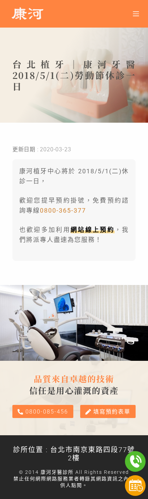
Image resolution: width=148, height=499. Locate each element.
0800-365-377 (63, 210)
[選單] (136, 14)
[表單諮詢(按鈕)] (135, 485)
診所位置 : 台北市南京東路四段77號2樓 (74, 454)
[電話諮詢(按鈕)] (135, 461)
